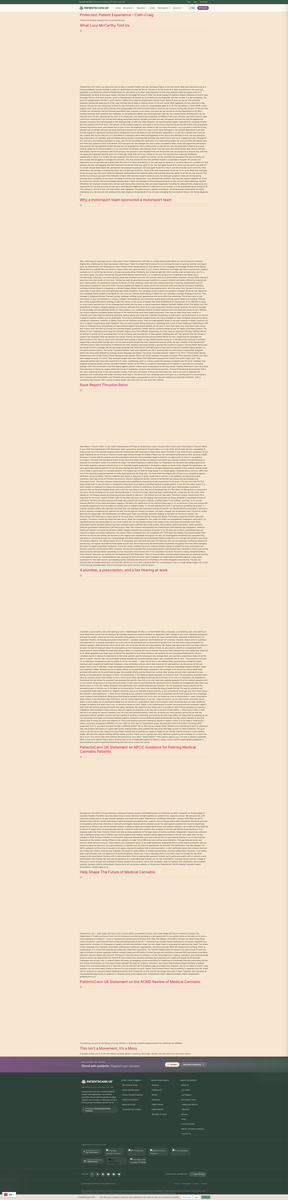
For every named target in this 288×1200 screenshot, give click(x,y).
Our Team (185, 1090)
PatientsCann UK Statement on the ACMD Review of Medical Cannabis (140, 982)
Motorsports (163, 8)
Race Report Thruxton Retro (104, 385)
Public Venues (157, 1104)
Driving (154, 1095)
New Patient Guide (129, 1085)
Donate (204, 8)
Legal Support (157, 1109)
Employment (157, 1090)
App (195, 2)
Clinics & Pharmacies (130, 1090)
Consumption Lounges (131, 1109)
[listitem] (91, 1152)
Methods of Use (128, 1104)
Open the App (199, 1174)
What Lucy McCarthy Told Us (104, 25)
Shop (189, 2)
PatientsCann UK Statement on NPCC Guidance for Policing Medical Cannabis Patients (138, 749)
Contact (204, 1184)
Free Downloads (188, 1124)
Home (118, 8)
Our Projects (186, 1095)
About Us (177, 8)
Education (141, 8)
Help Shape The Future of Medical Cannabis (117, 872)
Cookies (196, 1184)
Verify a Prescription (130, 1100)
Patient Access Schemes (132, 1095)
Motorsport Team (188, 1100)
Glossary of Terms (159, 1114)
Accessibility (186, 1184)
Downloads (204, 2)
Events (152, 8)
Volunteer (185, 1109)
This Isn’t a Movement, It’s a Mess (108, 1048)
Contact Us (186, 1134)
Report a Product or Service (192, 1129)
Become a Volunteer (192, 1064)
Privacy (177, 1184)
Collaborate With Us (189, 1104)
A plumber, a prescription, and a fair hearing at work (124, 570)
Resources (127, 8)
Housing (155, 1085)
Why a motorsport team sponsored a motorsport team (126, 200)
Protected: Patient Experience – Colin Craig (116, 15)
